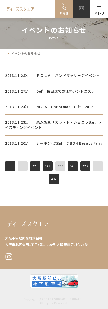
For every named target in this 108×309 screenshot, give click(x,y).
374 (73, 166)
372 (48, 166)
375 (85, 166)
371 (35, 166)
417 (54, 179)
